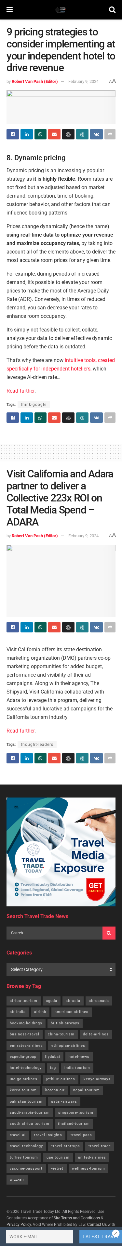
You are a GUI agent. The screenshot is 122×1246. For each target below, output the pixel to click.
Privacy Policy (19, 1224)
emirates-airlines (26, 1046)
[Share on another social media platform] (109, 134)
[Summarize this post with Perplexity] (82, 134)
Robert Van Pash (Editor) (35, 81)
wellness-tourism (88, 1168)
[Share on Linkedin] (26, 134)
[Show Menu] (10, 9)
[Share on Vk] (96, 134)
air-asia (73, 1001)
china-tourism (61, 1034)
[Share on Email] (54, 134)
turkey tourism (24, 1157)
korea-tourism (23, 1090)
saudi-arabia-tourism (30, 1112)
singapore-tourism (75, 1112)
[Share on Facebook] (13, 134)
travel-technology (26, 1146)
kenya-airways (97, 1079)
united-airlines (92, 1157)
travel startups (65, 1146)
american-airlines (71, 1012)
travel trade (99, 1146)
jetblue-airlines (60, 1079)
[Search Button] (112, 9)
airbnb (40, 1012)
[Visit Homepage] (60, 9)
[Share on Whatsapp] (40, 134)
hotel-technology (26, 1068)
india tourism (77, 1068)
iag (53, 1068)
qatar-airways (64, 1101)
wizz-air (17, 1179)
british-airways (65, 1023)
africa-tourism (23, 1001)
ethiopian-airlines (68, 1046)
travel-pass (81, 1135)
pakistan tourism (26, 1101)
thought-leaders (37, 744)
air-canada (99, 1001)
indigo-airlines (23, 1079)
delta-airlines (96, 1034)
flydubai (52, 1057)
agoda (51, 1001)
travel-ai (18, 1135)
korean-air (55, 1090)
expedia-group (23, 1057)
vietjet (57, 1168)
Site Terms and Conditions (77, 1218)
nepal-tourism (86, 1090)
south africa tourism (29, 1124)
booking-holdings (26, 1023)
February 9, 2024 (83, 81)
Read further (20, 391)
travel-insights (48, 1135)
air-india (18, 1012)
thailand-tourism (74, 1124)
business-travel (24, 1034)
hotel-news (79, 1057)
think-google (34, 404)
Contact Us (97, 1224)
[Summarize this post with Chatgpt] (68, 134)
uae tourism (58, 1157)
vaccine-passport (26, 1168)
